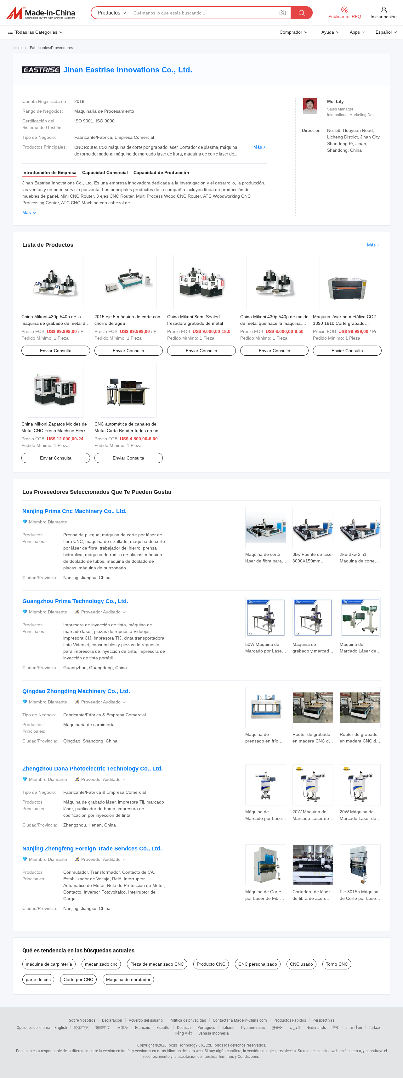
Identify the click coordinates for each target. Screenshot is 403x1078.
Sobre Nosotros (82, 1020)
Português (206, 1027)
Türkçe (374, 1027)
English (60, 1027)
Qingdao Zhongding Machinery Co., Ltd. (76, 691)
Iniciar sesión (384, 16)
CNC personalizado (257, 964)
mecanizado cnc (101, 964)
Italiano (228, 1027)
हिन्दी (335, 1027)
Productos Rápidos (290, 1020)
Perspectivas (323, 1020)
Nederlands (316, 1027)
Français (142, 1027)
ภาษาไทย (354, 1027)
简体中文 (81, 1027)
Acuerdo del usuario (146, 1020)
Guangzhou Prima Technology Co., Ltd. (75, 601)
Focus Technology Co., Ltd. (189, 1044)
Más (257, 147)
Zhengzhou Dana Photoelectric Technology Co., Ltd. (92, 768)
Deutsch (184, 1027)
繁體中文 (103, 1027)
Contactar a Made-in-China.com (240, 1020)
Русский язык (253, 1027)
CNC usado (301, 964)
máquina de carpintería (49, 964)
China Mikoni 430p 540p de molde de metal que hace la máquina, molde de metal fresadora (274, 323)
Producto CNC (211, 964)
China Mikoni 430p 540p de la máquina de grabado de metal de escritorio (54, 323)
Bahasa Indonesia (213, 1033)
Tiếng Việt (183, 1033)
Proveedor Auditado (104, 612)
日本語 (122, 1027)
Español (163, 1027)
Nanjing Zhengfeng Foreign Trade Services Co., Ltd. (92, 848)
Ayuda (327, 32)
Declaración (112, 1020)
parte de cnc (38, 979)
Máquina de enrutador (128, 979)
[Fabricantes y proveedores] (40, 13)
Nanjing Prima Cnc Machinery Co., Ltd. (74, 511)
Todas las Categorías (36, 32)
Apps (355, 32)
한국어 (277, 1027)
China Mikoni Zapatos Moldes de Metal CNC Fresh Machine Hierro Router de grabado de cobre (54, 430)
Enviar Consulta (55, 350)
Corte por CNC (78, 979)
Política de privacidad (187, 1020)
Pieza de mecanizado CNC (157, 964)
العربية (294, 1027)
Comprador (291, 32)
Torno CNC (337, 964)
